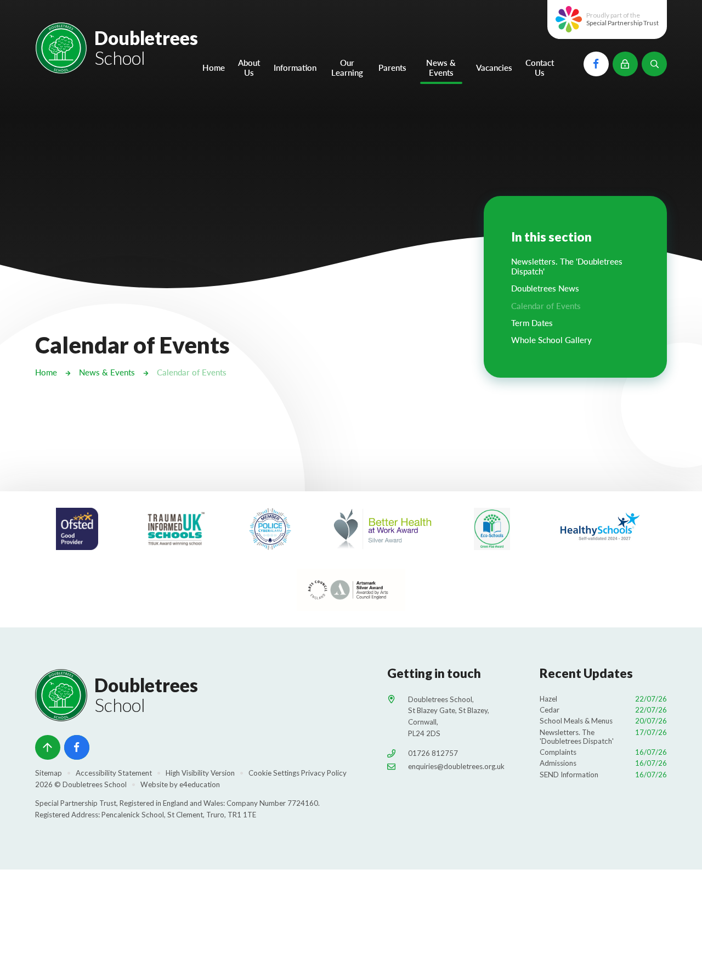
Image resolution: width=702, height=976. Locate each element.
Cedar (603, 709)
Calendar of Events (192, 372)
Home (46, 372)
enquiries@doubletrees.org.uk (456, 766)
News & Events (107, 372)
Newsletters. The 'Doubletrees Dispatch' (603, 736)
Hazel (603, 698)
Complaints (603, 752)
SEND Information (603, 774)
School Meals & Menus (603, 720)
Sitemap (48, 773)
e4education (199, 784)
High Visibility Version (200, 773)
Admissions (603, 763)
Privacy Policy (324, 773)
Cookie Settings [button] (273, 773)
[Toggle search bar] (654, 64)
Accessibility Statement (114, 773)
